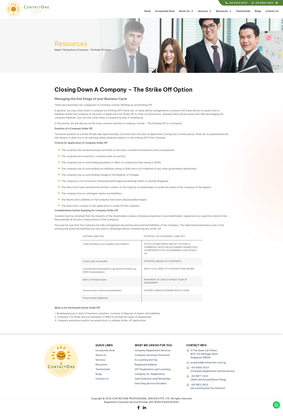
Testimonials (243, 11)
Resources (222, 11)
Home (147, 11)
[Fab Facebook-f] (138, 408)
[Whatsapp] (276, 405)
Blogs (258, 11)
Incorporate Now (165, 11)
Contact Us (272, 11)
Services (203, 11)
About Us (184, 11)
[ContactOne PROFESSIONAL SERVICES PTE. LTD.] (61, 360)
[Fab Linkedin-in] (144, 408)
